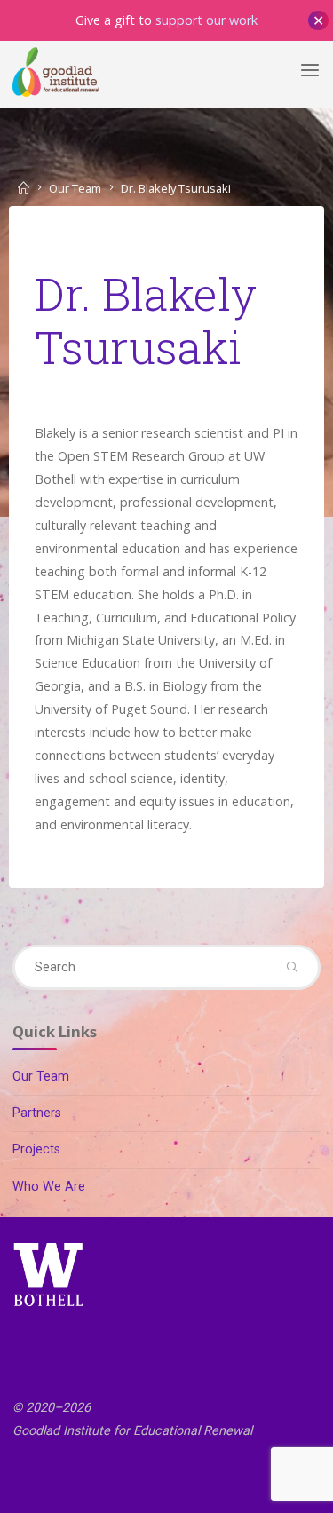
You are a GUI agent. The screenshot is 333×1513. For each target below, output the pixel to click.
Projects (36, 1149)
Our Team (75, 188)
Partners (36, 1113)
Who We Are (48, 1186)
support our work (206, 20)
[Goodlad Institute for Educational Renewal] (55, 70)
